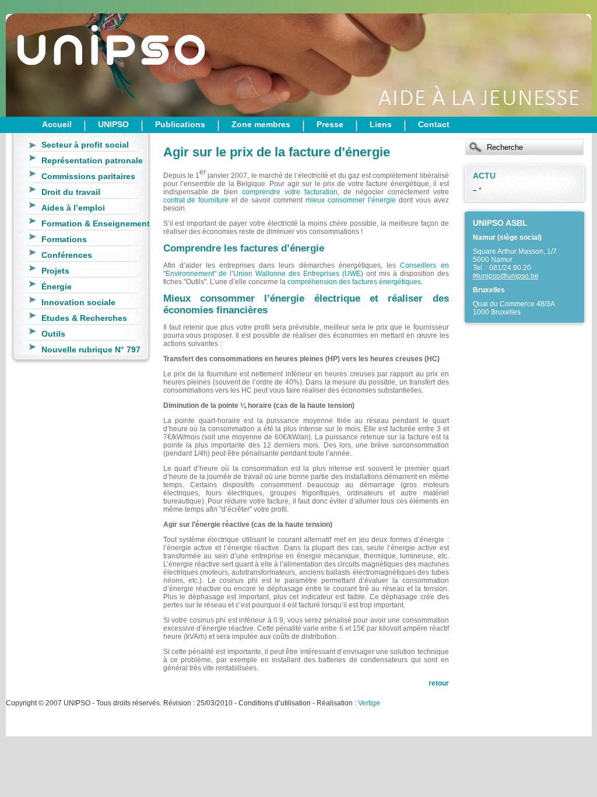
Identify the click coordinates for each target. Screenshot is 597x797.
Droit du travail (70, 192)
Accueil (57, 124)
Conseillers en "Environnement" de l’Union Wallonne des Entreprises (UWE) (306, 269)
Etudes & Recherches (84, 318)
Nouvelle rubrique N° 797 (91, 349)
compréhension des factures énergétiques (354, 282)
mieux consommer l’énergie (350, 200)
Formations (64, 239)
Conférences (66, 255)
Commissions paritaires (88, 176)
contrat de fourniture (196, 200)
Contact (433, 124)
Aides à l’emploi (73, 207)
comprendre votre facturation (290, 192)
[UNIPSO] (64, 58)
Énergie (56, 286)
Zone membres (260, 124)
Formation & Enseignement (95, 223)
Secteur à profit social (85, 144)
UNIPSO (113, 124)
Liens (381, 124)
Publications (180, 124)
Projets (55, 270)
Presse (330, 124)
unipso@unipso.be (509, 276)
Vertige (369, 703)
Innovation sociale (78, 302)
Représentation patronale (92, 160)
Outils (53, 333)
